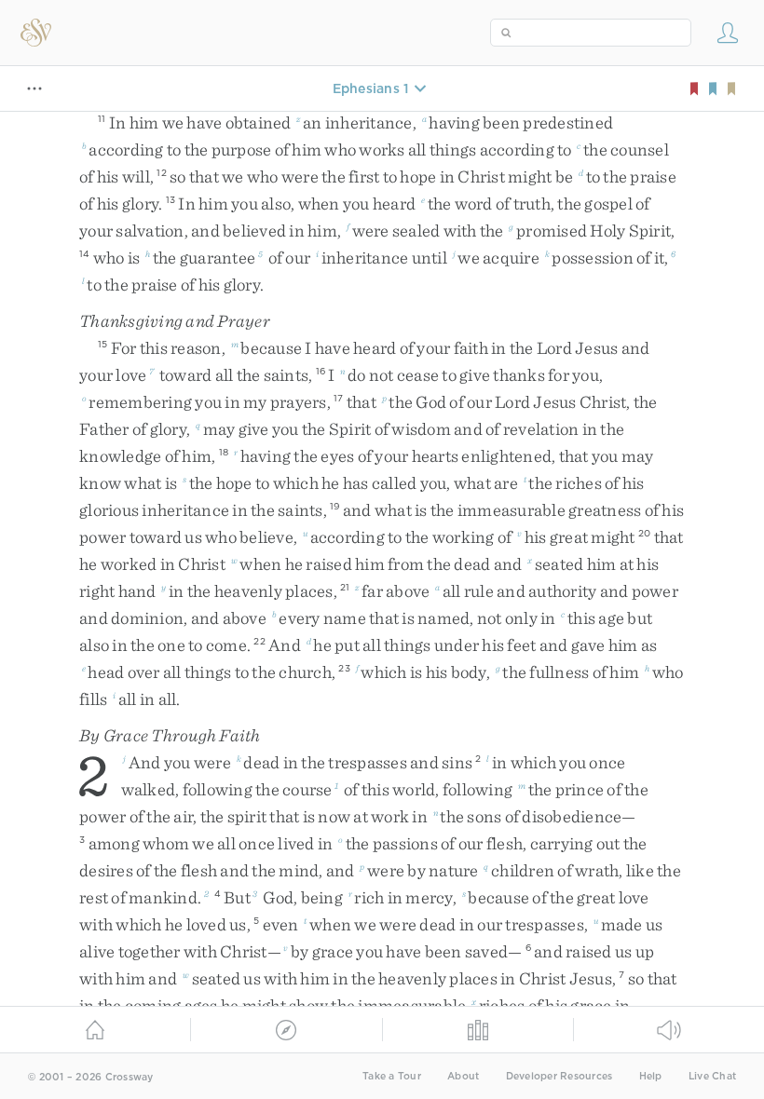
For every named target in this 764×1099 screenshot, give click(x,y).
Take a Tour (391, 1076)
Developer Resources (559, 1076)
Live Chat (712, 1076)
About (463, 1076)
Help (650, 1076)
